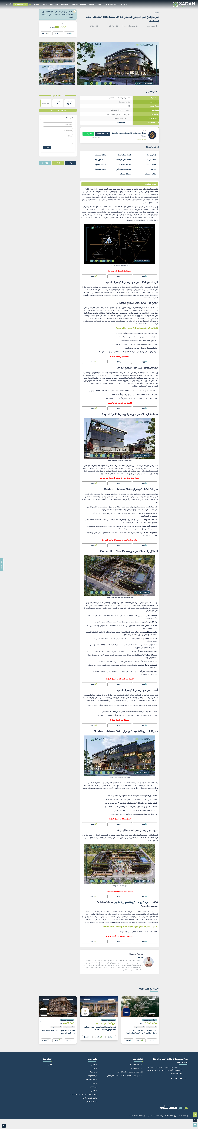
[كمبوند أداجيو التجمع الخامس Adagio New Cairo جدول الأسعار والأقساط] (99, 1018)
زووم (68, 33)
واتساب (44, 33)
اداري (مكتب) (125, 114)
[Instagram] (185, 1078)
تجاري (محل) (115, 114)
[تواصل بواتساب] (195, 1114)
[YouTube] (181, 1078)
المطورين (64, 4)
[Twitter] (176, 1078)
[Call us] (195, 1120)
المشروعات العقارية (87, 4)
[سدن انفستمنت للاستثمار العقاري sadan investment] (161, 4)
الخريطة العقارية (112, 4)
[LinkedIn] (139, 957)
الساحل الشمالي (91, 1101)
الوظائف (101, 4)
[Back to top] (3, 1126)
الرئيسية (124, 4)
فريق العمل (93, 1087)
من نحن (45, 4)
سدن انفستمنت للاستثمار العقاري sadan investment (147, 1115)
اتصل (56, 33)
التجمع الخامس (150, 26)
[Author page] (142, 957)
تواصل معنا (54, 4)
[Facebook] (171, 1078)
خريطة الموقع (92, 1075)
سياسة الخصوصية (91, 1079)
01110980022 (122, 122)
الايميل (44, 163)
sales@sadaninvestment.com (129, 1072)
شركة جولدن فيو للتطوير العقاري (131, 902)
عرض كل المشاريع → (141, 140)
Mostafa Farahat (129, 26)
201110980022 (135, 1064)
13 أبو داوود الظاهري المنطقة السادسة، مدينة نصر (124, 1075)
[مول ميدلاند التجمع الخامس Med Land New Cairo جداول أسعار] (58, 1020)
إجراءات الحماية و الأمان (89, 1098)
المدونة (75, 4)
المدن (50, 1064)
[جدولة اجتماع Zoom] (195, 1125)
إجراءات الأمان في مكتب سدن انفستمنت (83, 1094)
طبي (108, 114)
